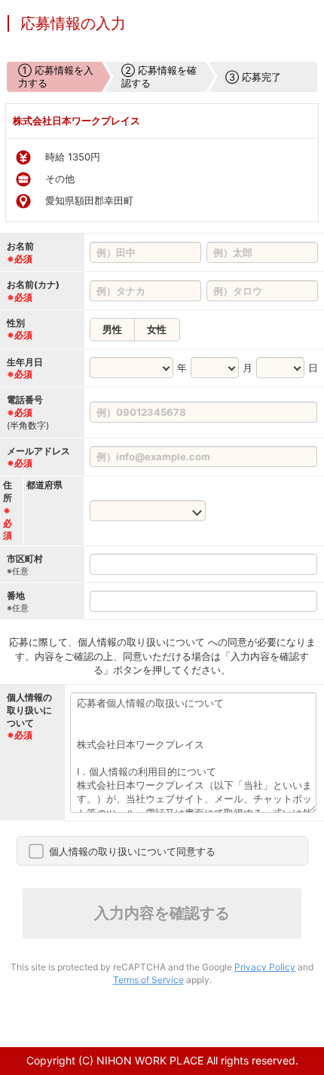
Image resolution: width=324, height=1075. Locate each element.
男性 (112, 329)
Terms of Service (148, 979)
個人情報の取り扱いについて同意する (132, 851)
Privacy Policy (264, 967)
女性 (157, 329)
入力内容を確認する (162, 913)
